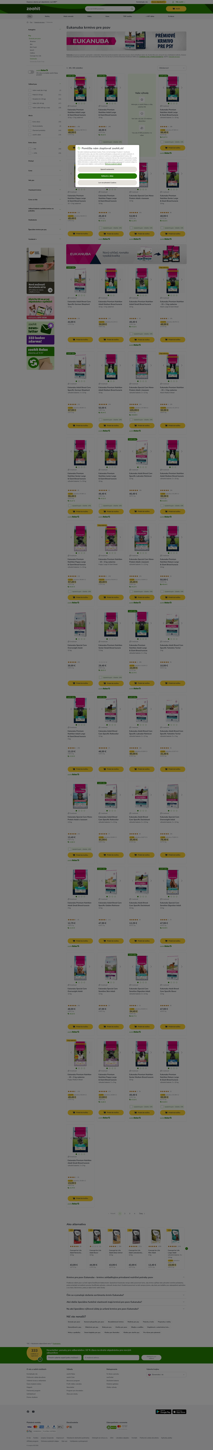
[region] (107, 166)
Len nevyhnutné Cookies (107, 183)
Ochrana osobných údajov (113, 164)
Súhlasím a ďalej (107, 176)
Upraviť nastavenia (107, 169)
